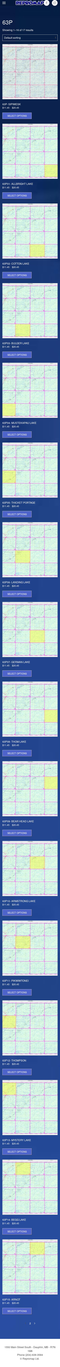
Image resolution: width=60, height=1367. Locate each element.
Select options (17, 115)
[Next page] (34, 1323)
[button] (4, 3)
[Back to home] (30, 3)
